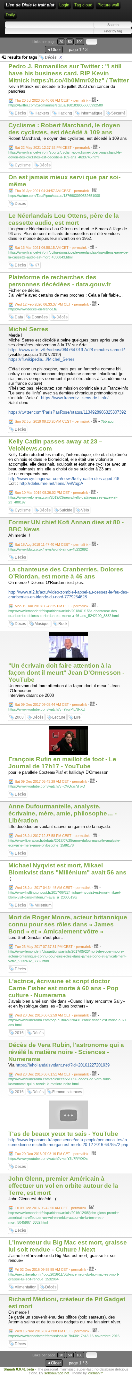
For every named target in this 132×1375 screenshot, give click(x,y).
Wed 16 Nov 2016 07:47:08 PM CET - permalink (52, 1331)
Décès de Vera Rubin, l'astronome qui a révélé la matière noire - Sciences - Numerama (66, 1052)
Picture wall (108, 5)
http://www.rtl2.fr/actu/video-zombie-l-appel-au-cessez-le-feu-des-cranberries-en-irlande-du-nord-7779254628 (68, 594)
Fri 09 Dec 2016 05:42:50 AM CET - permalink (50, 1208)
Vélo (85, 510)
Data (19, 317)
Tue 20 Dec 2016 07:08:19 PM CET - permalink (51, 1154)
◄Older (54, 49)
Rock (62, 623)
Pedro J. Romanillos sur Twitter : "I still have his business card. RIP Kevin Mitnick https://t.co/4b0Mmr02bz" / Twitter (68, 73)
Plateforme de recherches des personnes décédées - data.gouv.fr (59, 281)
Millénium (43, 905)
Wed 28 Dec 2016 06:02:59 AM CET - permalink (52, 1015)
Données (40, 317)
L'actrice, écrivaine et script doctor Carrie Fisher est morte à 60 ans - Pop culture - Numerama (63, 988)
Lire (77, 717)
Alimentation (26, 1287)
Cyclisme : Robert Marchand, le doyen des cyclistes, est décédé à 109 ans (64, 129)
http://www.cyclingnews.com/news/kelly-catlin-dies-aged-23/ (63, 478)
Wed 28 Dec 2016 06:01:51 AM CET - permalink (52, 1074)
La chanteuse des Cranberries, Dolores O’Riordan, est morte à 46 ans (65, 573)
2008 (19, 717)
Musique (42, 623)
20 (61, 42)
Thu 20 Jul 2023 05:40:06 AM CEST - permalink (51, 100)
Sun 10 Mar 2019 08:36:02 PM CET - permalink (51, 492)
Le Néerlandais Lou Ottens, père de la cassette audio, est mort (63, 219)
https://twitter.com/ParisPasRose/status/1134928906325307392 (67, 412)
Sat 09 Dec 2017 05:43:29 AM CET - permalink (51, 781)
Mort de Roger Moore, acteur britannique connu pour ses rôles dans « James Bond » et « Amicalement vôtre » (67, 924)
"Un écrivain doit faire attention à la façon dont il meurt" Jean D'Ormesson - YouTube (66, 672)
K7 (37, 265)
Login (64, 5)
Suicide (65, 510)
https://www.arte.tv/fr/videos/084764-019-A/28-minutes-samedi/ (66, 349)
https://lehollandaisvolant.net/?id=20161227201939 (63, 1065)
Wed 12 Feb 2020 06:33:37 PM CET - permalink (52, 304)
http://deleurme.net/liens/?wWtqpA (51, 483)
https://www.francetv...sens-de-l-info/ (75, 397)
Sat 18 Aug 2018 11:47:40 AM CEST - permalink (51, 544)
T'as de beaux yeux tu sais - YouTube (63, 1133)
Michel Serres (28, 329)
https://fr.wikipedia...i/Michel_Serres (41, 359)
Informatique (92, 113)
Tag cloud (83, 5)
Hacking (65, 113)
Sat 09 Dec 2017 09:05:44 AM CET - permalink (51, 704)
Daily (10, 15)
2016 (19, 1033)
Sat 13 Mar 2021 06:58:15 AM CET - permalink (51, 247)
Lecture (58, 717)
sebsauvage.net (56, 1373)
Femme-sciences (67, 1092)
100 (79, 42)
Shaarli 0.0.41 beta (19, 1369)
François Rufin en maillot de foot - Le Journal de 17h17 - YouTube (62, 763)
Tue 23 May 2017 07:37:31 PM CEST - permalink (53, 947)
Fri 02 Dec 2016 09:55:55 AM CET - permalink (50, 1269)
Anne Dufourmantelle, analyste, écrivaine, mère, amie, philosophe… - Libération (62, 813)
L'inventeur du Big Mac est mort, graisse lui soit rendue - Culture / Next (67, 1246)
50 (70, 42)
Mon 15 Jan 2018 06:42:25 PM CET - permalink (51, 606)
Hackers (42, 113)
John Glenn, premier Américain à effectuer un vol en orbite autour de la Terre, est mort (63, 1185)
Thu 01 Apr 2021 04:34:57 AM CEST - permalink (52, 191)
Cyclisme (23, 165)
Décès (53, 57)
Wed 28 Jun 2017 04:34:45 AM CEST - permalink (53, 888)
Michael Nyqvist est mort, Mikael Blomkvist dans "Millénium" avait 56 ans (67, 869)
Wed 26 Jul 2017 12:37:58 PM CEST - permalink (52, 836)
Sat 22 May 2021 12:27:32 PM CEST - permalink (52, 147)
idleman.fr (95, 1373)
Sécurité (118, 113)
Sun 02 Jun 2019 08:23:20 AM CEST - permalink (52, 421)
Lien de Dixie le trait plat (30, 5)
